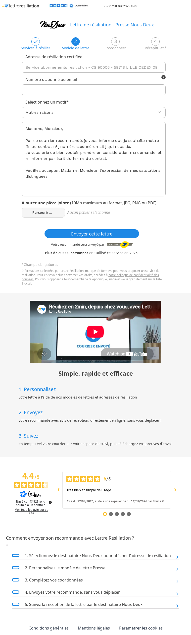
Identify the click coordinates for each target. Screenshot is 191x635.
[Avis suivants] (175, 489)
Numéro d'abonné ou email (51, 79)
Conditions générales (49, 628)
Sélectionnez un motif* (47, 102)
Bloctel (26, 283)
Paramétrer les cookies (141, 628)
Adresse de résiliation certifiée (53, 56)
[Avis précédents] (58, 489)
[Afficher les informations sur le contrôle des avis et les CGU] (50, 502)
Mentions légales (94, 628)
